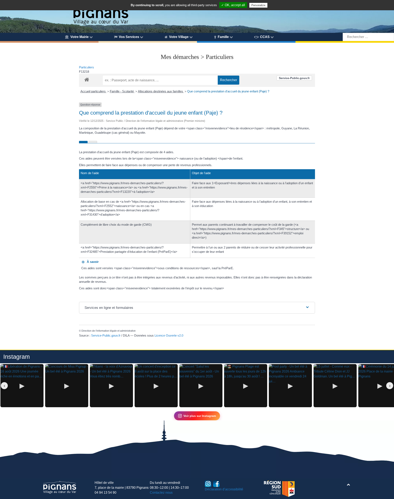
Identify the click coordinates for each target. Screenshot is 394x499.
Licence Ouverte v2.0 (169, 335)
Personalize (258, 5)
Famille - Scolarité (122, 91)
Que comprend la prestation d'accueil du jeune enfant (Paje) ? (228, 91)
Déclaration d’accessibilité (224, 489)
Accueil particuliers (93, 91)
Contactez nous (161, 492)
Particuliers (86, 67)
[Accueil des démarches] (86, 79)
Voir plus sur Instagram (199, 415)
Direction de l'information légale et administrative (108, 330)
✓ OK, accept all (233, 5)
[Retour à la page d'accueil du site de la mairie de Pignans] (100, 13)
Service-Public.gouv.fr (294, 78)
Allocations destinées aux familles (161, 91)
